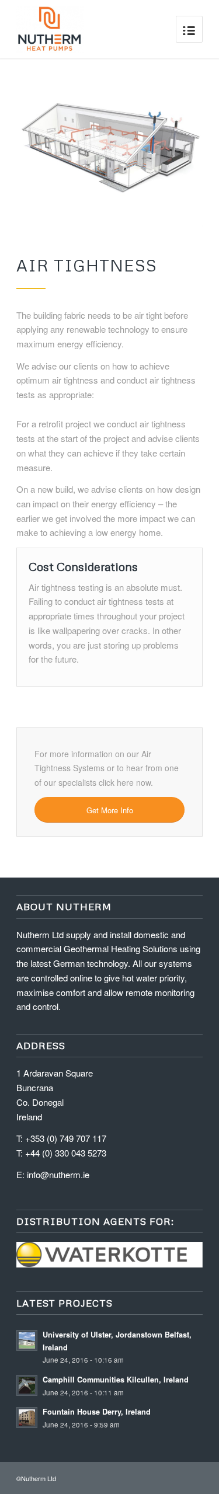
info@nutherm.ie (58, 1174)
